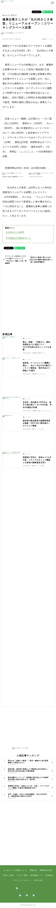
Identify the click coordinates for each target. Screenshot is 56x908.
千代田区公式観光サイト (18, 238)
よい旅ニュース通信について (15, 870)
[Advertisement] (28, 300)
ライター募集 (22, 875)
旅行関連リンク (36, 875)
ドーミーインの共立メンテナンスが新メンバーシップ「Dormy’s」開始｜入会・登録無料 (16, 259)
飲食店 (15, 15)
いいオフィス (26, 151)
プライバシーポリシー (22, 880)
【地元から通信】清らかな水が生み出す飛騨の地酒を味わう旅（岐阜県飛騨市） (40, 259)
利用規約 (49, 875)
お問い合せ (38, 880)
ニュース (7, 15)
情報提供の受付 (46, 870)
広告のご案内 (8, 875)
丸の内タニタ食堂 (15, 232)
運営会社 (33, 870)
